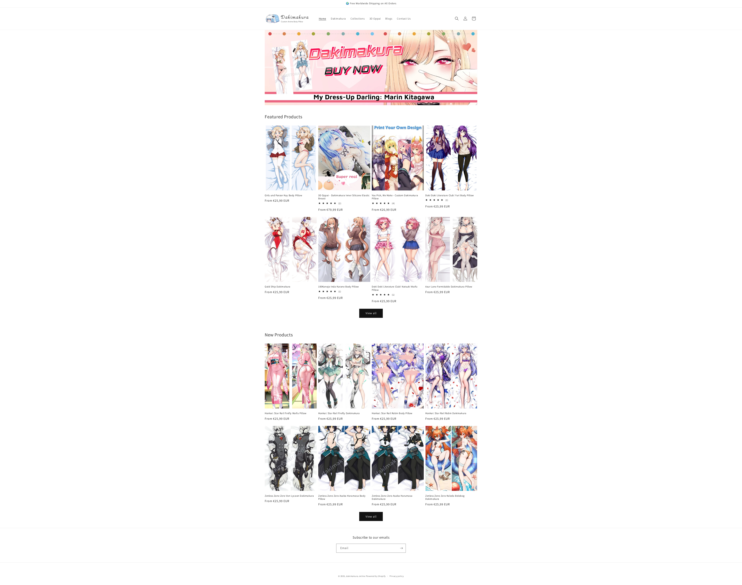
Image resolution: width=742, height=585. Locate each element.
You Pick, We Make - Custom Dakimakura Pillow (395, 197)
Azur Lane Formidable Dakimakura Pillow (448, 286)
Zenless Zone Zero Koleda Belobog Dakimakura (445, 497)
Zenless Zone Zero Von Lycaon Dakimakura (289, 495)
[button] (457, 18)
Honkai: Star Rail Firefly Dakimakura (339, 413)
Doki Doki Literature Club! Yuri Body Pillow (449, 195)
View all (371, 313)
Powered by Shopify (376, 576)
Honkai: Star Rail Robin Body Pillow (392, 413)
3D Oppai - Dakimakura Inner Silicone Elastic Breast (343, 197)
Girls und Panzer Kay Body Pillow (283, 195)
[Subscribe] (401, 548)
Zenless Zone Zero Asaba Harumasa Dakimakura (392, 497)
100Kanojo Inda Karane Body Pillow (338, 286)
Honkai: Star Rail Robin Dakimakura (445, 413)
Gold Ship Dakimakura (277, 286)
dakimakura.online (355, 576)
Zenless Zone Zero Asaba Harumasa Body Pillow (341, 497)
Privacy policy (397, 576)
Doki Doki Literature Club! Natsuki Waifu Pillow (395, 288)
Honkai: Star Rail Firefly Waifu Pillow (285, 413)
